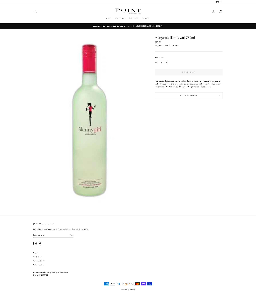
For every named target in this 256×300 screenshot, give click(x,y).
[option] (128, 26)
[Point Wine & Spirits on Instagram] (35, 243)
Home (108, 18)
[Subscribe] (71, 235)
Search (147, 18)
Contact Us (37, 257)
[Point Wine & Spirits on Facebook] (40, 243)
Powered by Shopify (128, 289)
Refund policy (38, 265)
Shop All (120, 18)
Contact (134, 18)
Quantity (160, 57)
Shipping (158, 45)
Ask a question (188, 95)
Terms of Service (39, 261)
